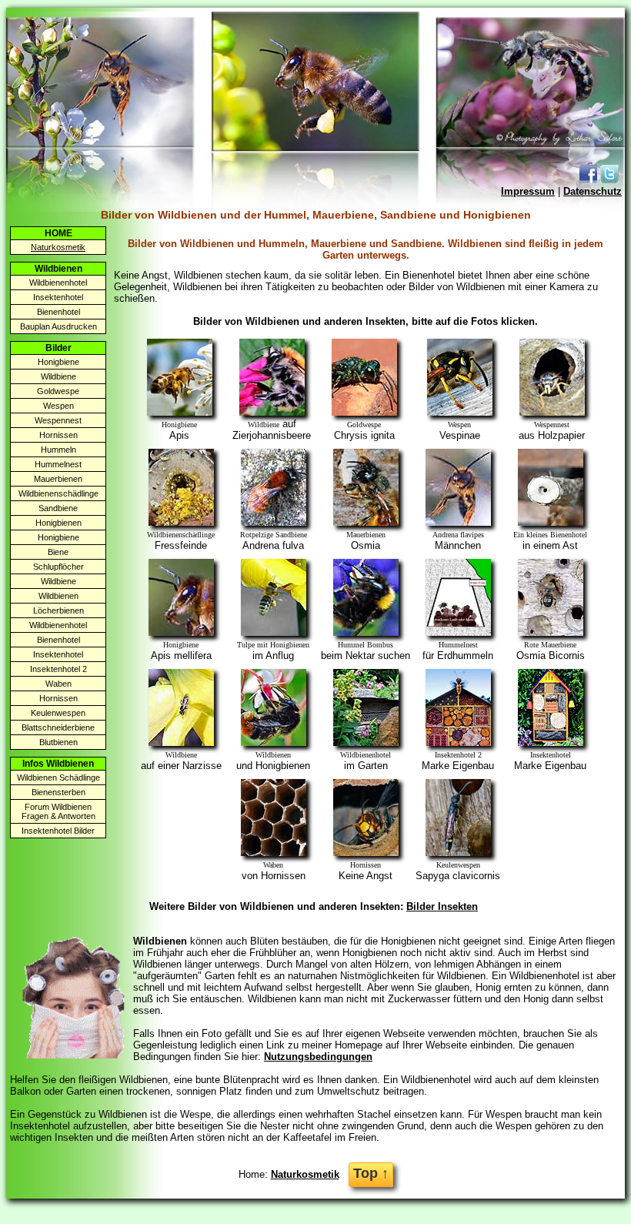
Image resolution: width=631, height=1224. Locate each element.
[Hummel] (366, 632)
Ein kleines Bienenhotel (550, 534)
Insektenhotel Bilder (58, 830)
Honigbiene (58, 361)
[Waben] (273, 852)
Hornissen (58, 435)
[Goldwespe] (364, 412)
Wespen (58, 405)
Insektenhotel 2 (58, 669)
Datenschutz (592, 191)
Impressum (528, 191)
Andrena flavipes (458, 534)
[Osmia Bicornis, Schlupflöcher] (550, 632)
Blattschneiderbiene (58, 727)
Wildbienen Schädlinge (58, 777)
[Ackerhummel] (273, 522)
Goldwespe (58, 391)
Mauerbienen (58, 478)
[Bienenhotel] (550, 522)
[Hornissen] (366, 852)
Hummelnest (58, 464)
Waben (58, 683)
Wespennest (58, 420)
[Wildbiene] (272, 412)
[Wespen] (459, 412)
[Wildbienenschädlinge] (181, 522)
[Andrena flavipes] (458, 522)
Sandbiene (58, 508)
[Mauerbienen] (366, 522)
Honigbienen (58, 522)
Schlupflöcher (58, 566)
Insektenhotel (58, 297)
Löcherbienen (58, 610)
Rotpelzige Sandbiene (273, 534)
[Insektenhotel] (550, 742)
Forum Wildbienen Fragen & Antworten (58, 811)
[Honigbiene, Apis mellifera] (181, 632)
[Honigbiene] (179, 412)
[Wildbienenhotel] (366, 742)
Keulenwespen (58, 712)
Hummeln (58, 449)
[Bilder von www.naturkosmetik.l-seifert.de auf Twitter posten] (609, 180)
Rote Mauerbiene (550, 644)
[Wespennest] (552, 412)
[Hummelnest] (458, 632)
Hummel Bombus (365, 644)
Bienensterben (58, 792)
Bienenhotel (58, 311)
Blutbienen (58, 742)
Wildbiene (58, 376)
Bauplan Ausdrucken (58, 326)
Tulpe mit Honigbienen (273, 644)
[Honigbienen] (273, 632)
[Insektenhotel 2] (458, 742)
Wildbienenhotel (58, 282)
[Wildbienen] (273, 742)
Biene (58, 552)
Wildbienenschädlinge (58, 493)
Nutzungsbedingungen (318, 1056)
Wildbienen (58, 595)
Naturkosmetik (305, 1174)
